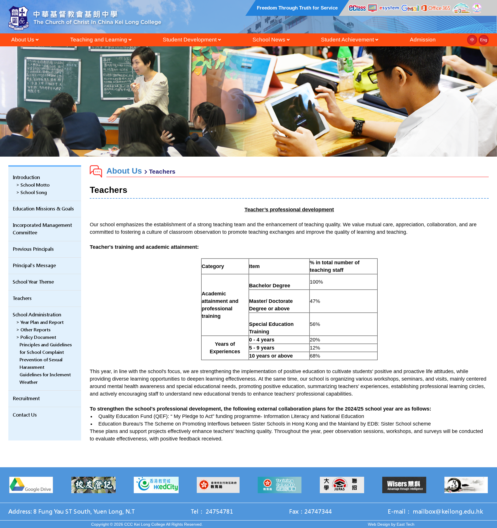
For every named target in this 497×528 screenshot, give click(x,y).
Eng (483, 39)
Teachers (22, 298)
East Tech (405, 524)
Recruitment (26, 399)
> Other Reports (33, 330)
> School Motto (32, 185)
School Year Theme (33, 282)
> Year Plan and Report (40, 322)
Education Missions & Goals (43, 209)
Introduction (26, 177)
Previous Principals (33, 249)
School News (269, 40)
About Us (22, 40)
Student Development (190, 40)
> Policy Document (36, 337)
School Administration (37, 315)
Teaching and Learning (98, 40)
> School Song (31, 192)
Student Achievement (347, 40)
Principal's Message (34, 266)
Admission (423, 40)
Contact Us (25, 415)
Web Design (379, 524)
